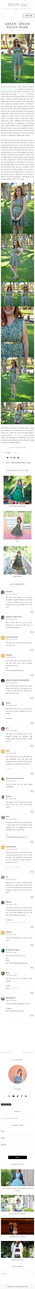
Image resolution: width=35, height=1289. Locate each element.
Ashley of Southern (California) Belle (17, 680)
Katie (7, 817)
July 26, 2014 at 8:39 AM (11, 819)
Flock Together (21, 94)
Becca (7, 973)
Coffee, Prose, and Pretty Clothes (16, 922)
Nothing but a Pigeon (12, 950)
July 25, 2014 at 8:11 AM (11, 657)
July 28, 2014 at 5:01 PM (11, 1000)
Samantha (9, 592)
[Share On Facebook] (11, 457)
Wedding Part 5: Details (17, 1237)
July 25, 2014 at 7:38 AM (11, 619)
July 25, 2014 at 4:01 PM (11, 799)
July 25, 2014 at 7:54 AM (11, 639)
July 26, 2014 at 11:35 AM (11, 849)
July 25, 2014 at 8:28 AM (11, 682)
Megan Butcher (10, 998)
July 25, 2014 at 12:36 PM (11, 730)
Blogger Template (24, 1286)
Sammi (8, 703)
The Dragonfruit (11, 847)
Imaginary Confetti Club (14, 617)
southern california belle (18, 463)
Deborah (8, 902)
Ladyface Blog (14, 988)
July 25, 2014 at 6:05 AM (11, 594)
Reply (32, 611)
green (7, 463)
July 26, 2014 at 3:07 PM (11, 879)
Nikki (8, 751)
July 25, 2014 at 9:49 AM (11, 705)
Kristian (8, 796)
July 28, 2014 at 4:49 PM (11, 975)
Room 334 (17, 5)
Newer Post (7, 1052)
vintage (28, 463)
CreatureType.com (12, 637)
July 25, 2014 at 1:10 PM (11, 753)
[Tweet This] (7, 457)
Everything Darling (18, 435)
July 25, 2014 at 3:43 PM (11, 781)
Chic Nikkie (9, 769)
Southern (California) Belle (9, 89)
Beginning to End (17, 1260)
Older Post (27, 1052)
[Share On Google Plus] (14, 457)
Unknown (9, 655)
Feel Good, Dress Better (17, 1213)
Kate (7, 728)
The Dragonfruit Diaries (13, 867)
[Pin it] (18, 457)
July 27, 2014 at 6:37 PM (11, 934)
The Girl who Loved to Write (15, 778)
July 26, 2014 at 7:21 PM (11, 904)
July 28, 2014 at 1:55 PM (11, 952)
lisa (7, 877)
